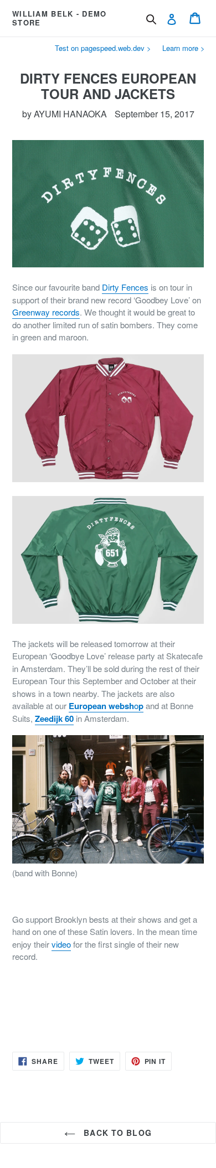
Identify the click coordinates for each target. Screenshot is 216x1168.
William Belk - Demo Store (59, 18)
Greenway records (46, 312)
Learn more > (183, 48)
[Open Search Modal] (151, 19)
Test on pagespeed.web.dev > (103, 48)
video (61, 944)
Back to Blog (116, 1132)
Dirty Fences (125, 287)
